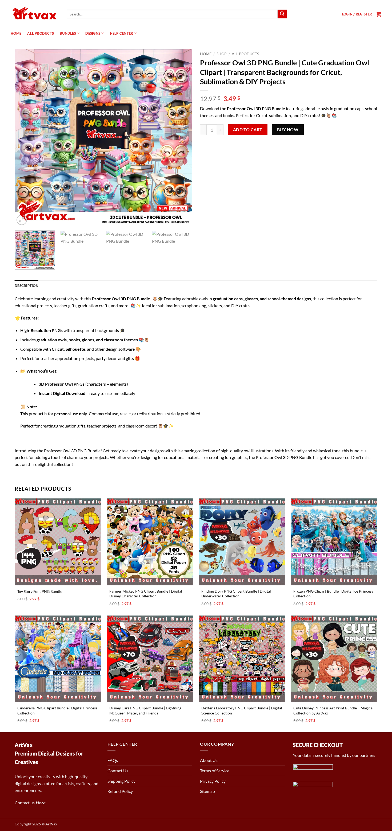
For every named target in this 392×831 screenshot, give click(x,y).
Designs (92, 33)
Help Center (121, 33)
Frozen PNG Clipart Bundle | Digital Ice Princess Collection (333, 593)
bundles (68, 33)
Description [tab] (26, 285)
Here (40, 802)
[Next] (182, 137)
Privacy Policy (213, 781)
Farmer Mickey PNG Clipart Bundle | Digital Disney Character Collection (145, 593)
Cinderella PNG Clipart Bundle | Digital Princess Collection (57, 710)
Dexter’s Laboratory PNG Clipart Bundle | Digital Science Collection (241, 710)
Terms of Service (214, 770)
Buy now (287, 129)
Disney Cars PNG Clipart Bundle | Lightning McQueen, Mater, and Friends (145, 710)
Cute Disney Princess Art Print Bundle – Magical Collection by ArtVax (333, 710)
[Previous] (25, 137)
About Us (209, 760)
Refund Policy (120, 791)
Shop (222, 54)
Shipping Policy (121, 781)
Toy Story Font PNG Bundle (39, 591)
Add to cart (247, 129)
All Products (40, 33)
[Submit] (282, 14)
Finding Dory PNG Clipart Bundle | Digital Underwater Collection (236, 593)
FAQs (112, 760)
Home (16, 33)
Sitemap (207, 791)
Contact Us (117, 770)
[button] (357, 14)
